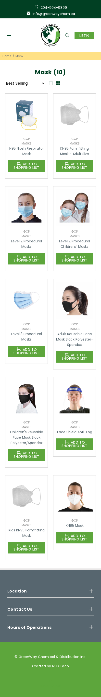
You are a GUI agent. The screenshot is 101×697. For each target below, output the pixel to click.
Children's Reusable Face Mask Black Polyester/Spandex (26, 437)
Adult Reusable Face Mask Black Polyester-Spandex (74, 339)
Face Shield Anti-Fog (74, 432)
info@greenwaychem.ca (54, 13)
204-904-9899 (54, 7)
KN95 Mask (75, 525)
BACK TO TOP (50, 686)
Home (6, 56)
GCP (26, 139)
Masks (27, 143)
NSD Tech (60, 666)
